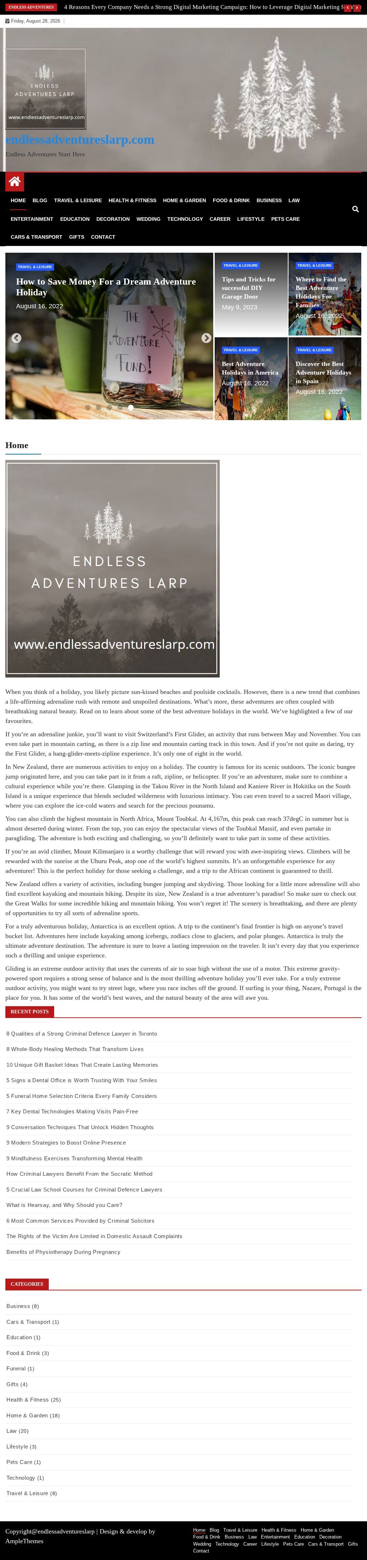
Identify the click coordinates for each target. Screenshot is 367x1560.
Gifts (76, 237)
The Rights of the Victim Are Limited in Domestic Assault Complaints (94, 1236)
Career (220, 219)
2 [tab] (98, 408)
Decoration (113, 219)
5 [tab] (130, 408)
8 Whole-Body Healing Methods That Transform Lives (81, 1049)
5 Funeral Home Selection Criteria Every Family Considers (81, 1096)
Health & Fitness (132, 200)
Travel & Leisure (78, 200)
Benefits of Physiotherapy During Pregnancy (63, 1252)
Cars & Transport (36, 237)
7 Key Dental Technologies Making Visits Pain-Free (72, 1111)
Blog (40, 200)
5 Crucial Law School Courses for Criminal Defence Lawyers (84, 1189)
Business (269, 200)
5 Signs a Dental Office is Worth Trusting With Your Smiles (81, 1080)
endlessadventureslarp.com (79, 139)
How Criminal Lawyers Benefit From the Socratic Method (79, 1174)
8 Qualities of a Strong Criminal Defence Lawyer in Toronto (81, 1034)
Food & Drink (231, 200)
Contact (103, 237)
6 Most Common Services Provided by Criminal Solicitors (80, 1221)
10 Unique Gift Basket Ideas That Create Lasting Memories (82, 1065)
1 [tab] (87, 408)
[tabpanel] (109, 336)
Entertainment (32, 219)
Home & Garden (184, 200)
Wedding (149, 219)
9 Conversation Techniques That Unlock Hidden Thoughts (80, 1127)
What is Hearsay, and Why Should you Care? (64, 1205)
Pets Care (285, 219)
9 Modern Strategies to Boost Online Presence (66, 1143)
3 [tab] (109, 408)
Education (75, 219)
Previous (14, 336)
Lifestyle (250, 219)
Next (204, 336)
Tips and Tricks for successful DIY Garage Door (114, 281)
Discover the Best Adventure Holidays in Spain (323, 372)
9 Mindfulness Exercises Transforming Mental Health (74, 1158)
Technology (185, 219)
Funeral (16, 1368)
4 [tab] (120, 408)
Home (18, 200)
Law (294, 200)
